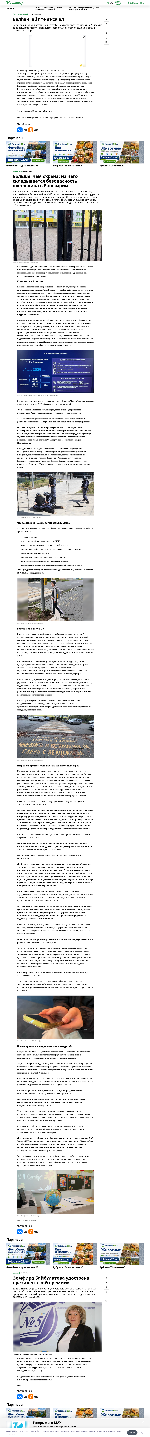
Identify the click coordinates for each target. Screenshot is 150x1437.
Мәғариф (16, 1273)
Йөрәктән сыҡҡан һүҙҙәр (133, 3)
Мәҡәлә (10, 8)
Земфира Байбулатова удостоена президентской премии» (48, 8)
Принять (132, 1432)
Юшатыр (14, 2)
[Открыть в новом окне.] (22, 129)
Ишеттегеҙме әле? (20, 14)
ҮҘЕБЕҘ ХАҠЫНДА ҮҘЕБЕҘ (118, 3)
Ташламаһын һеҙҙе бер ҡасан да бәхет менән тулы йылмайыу (84, 8)
